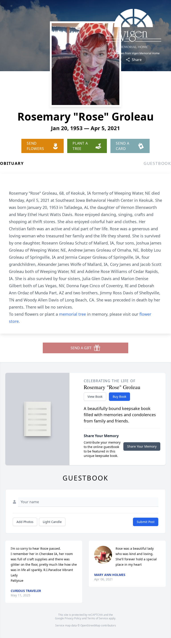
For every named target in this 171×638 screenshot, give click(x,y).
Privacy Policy (73, 618)
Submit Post (146, 522)
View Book (95, 396)
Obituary (12, 163)
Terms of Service (97, 618)
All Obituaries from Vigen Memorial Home (134, 53)
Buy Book (119, 396)
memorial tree (72, 314)
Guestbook (157, 163)
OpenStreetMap (90, 625)
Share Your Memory (142, 446)
